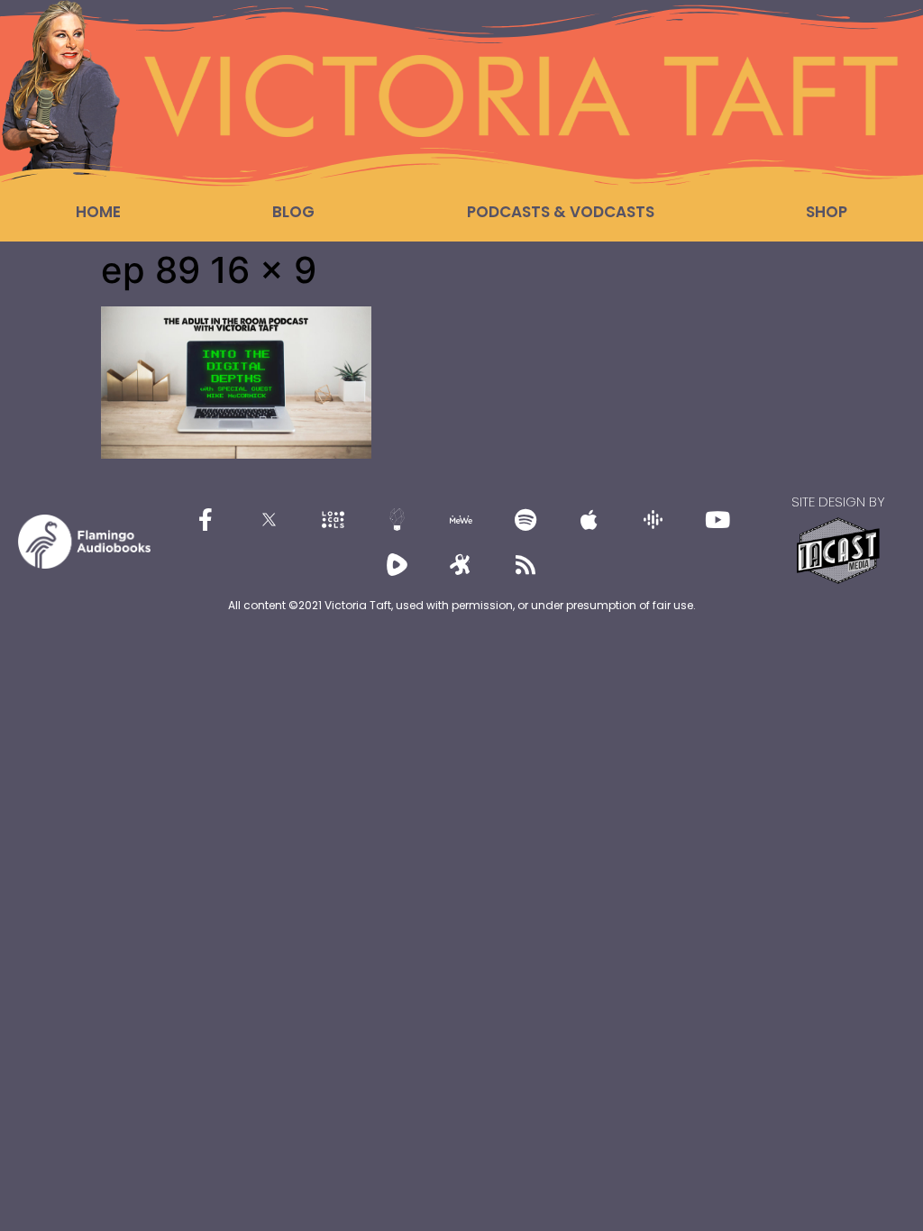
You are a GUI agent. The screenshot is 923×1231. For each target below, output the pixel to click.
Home (98, 212)
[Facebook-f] (205, 519)
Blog (293, 212)
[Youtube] (717, 519)
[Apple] (589, 519)
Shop (826, 212)
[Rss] (525, 564)
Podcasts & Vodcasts (560, 212)
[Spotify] (525, 519)
